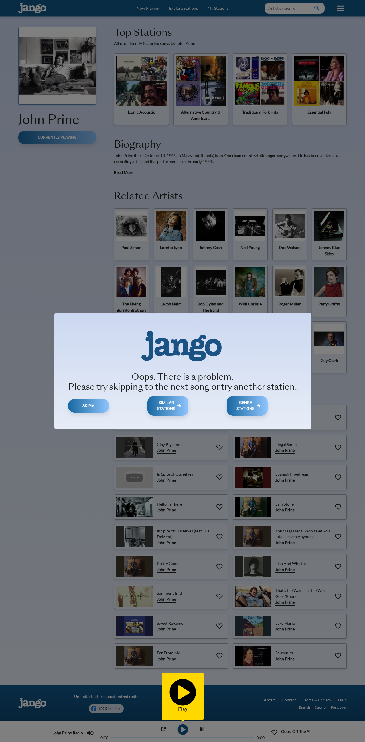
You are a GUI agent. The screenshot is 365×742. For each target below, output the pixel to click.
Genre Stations (245, 405)
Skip (86, 405)
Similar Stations (166, 405)
